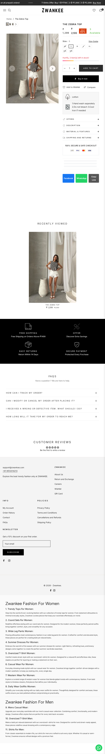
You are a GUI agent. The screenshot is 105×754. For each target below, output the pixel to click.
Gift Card (59, 493)
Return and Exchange (64, 479)
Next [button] (52, 69)
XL (90, 46)
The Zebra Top (52, 305)
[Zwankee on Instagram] (9, 560)
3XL (71, 51)
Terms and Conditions (47, 513)
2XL (64, 51)
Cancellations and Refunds (49, 517)
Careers (58, 484)
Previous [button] (12, 69)
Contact (6, 517)
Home (9, 19)
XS (65, 46)
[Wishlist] (94, 10)
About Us (59, 474)
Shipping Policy (44, 522)
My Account (8, 508)
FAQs (5, 522)
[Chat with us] (98, 747)
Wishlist (58, 489)
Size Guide (93, 41)
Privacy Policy (43, 508)
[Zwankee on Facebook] (4, 560)
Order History (9, 513)
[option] (32, 68)
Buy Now (87, 2)
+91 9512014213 (10, 471)
